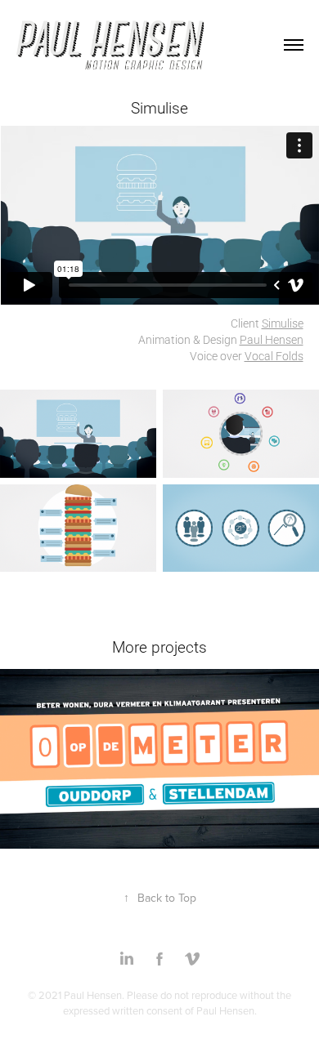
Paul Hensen (271, 339)
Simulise (282, 323)
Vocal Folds (274, 355)
